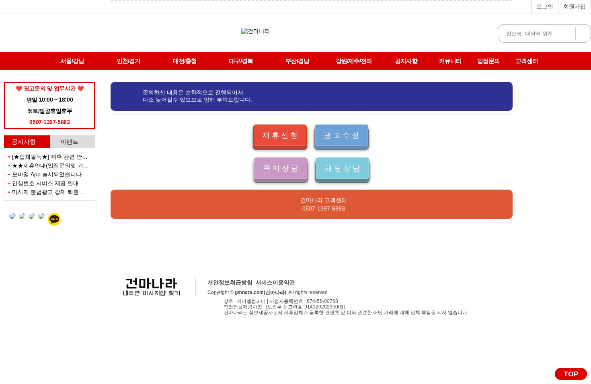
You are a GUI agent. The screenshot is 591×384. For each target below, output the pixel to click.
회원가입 (574, 6)
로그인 (544, 6)
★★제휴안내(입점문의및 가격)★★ (57, 165)
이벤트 (69, 141)
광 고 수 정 (341, 135)
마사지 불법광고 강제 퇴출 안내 (52, 192)
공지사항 (24, 141)
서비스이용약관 (275, 282)
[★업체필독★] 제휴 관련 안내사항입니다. (64, 156)
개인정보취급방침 (229, 282)
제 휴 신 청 (280, 135)
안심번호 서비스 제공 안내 (45, 183)
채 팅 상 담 (342, 168)
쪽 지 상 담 (280, 168)
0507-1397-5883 (323, 208)
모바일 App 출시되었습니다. (47, 174)
